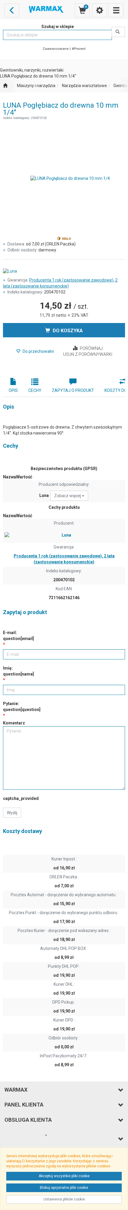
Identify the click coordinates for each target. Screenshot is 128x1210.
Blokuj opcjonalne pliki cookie (64, 1188)
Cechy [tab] (34, 390)
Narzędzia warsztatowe (84, 85)
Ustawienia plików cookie (64, 1199)
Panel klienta (23, 1104)
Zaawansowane (55, 49)
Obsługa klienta (28, 1120)
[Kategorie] (116, 10)
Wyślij (12, 812)
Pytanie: (21, 706)
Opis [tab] (13, 390)
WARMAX (15, 1090)
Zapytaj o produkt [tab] (73, 390)
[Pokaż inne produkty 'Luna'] (64, 271)
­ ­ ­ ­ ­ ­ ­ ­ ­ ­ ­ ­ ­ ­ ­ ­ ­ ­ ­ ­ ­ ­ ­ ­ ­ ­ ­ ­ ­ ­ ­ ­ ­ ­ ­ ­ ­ (25, 1139)
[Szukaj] (118, 32)
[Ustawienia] (99, 10)
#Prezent (79, 49)
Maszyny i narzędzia (36, 85)
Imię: (18, 671)
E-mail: (18, 635)
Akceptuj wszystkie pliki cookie (64, 1176)
